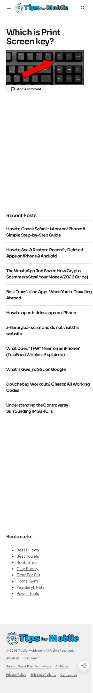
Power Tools (28, 593)
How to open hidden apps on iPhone (41, 312)
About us (12, 658)
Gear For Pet (28, 575)
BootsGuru (27, 562)
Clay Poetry (27, 568)
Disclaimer (31, 658)
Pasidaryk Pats (30, 587)
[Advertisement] (46, 152)
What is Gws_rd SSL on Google (36, 369)
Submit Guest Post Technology (28, 666)
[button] (9, 8)
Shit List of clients (43, 675)
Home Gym (27, 581)
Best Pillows (28, 550)
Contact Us (68, 675)
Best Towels (28, 556)
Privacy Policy (16, 675)
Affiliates (61, 666)
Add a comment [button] (29, 89)
